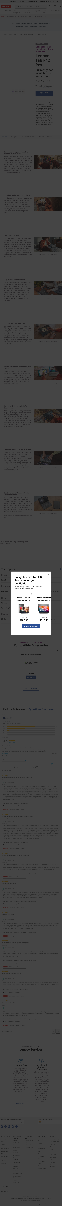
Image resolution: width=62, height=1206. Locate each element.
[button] (31, 593)
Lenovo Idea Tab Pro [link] (44, 597)
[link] (24, 609)
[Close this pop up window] (48, 574)
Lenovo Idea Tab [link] (23, 597)
